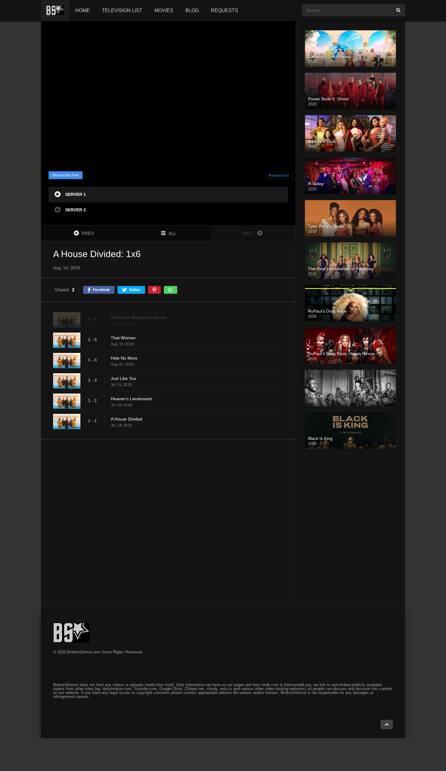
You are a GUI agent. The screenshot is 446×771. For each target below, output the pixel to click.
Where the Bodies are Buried (138, 317)
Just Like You (123, 378)
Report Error (279, 175)
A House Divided (126, 419)
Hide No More (124, 358)
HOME (82, 10)
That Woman (123, 337)
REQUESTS (224, 10)
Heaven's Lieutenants (131, 398)
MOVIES (163, 10)
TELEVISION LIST (122, 10)
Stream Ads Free (65, 175)
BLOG (192, 10)
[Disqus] (168, 523)
